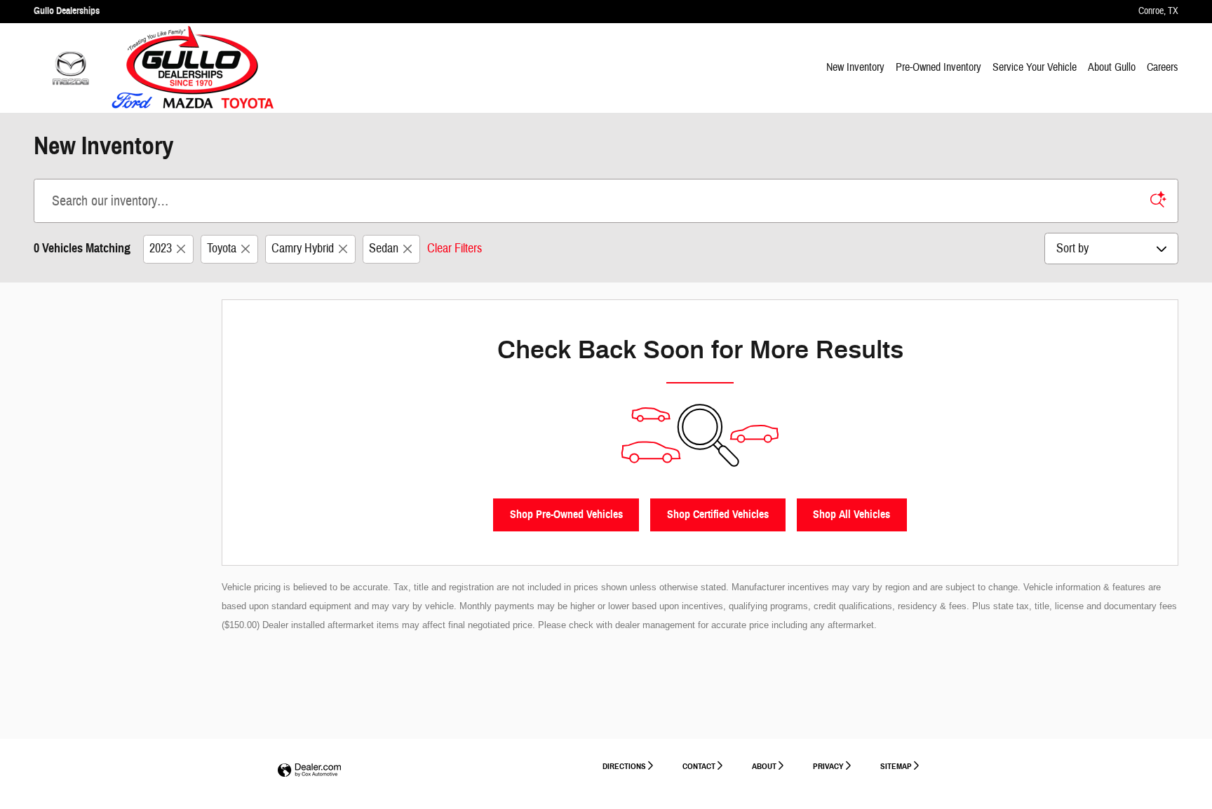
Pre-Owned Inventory (938, 67)
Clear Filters (454, 248)
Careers (1162, 67)
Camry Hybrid (302, 248)
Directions (624, 766)
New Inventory (855, 67)
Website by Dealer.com (309, 770)
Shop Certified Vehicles (718, 514)
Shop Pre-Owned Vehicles (566, 514)
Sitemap (896, 766)
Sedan (383, 248)
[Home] (70, 68)
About (764, 766)
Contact (698, 766)
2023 (160, 248)
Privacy (828, 766)
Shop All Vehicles (851, 514)
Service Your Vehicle (1034, 67)
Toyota (221, 248)
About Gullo (1112, 67)
